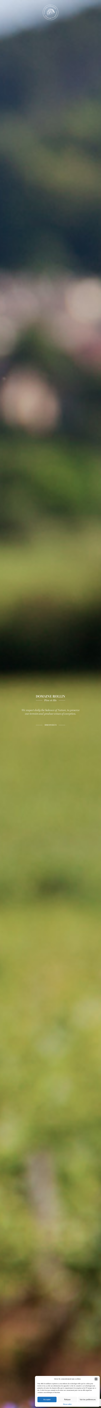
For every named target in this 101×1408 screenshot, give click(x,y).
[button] (96, 1379)
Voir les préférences (88, 1399)
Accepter (47, 1399)
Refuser (67, 1399)
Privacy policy (67, 1404)
